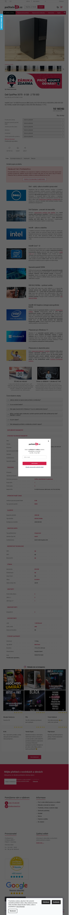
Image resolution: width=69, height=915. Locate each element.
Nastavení (13, 911)
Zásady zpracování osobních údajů (34, 467)
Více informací (20, 906)
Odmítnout (46, 902)
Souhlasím (56, 902)
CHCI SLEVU (34, 463)
